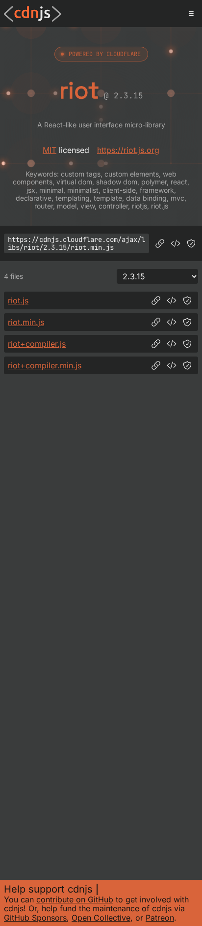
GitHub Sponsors (35, 918)
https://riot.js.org (128, 150)
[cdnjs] (32, 14)
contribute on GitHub (74, 899)
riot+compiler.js (37, 343)
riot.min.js (26, 322)
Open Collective (101, 918)
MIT (49, 150)
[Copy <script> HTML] (175, 243)
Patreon (160, 918)
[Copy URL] (160, 243)
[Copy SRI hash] (191, 243)
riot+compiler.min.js (44, 365)
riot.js (18, 300)
